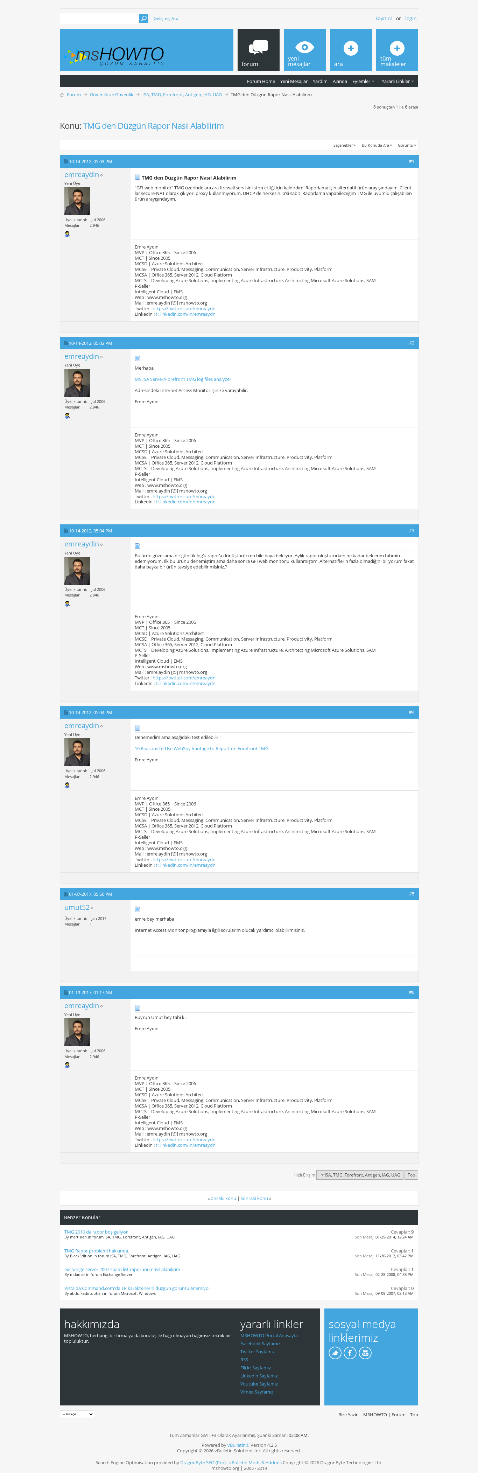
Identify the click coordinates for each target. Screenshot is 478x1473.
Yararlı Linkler (396, 81)
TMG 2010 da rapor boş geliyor (96, 1232)
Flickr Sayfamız (255, 1367)
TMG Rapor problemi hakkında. (96, 1251)
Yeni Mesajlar (294, 81)
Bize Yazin (348, 1414)
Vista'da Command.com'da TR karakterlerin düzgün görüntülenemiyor (137, 1288)
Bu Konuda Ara (375, 145)
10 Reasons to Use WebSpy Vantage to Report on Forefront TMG (201, 748)
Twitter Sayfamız (257, 1351)
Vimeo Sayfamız (256, 1392)
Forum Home (261, 81)
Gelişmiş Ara (166, 18)
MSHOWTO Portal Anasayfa (269, 1335)
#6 (411, 992)
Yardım (320, 81)
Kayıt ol (383, 18)
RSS (244, 1359)
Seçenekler (343, 145)
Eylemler (361, 81)
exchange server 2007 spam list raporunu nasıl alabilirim (122, 1269)
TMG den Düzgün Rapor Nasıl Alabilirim (153, 125)
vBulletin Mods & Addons (255, 1462)
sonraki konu (254, 1198)
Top (411, 1175)
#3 (411, 530)
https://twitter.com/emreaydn (184, 308)
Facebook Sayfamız (260, 1343)
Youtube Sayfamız (259, 1384)
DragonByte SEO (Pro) (203, 1462)
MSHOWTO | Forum (384, 1414)
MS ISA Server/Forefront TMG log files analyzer (183, 379)
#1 (411, 161)
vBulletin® (238, 1445)
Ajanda (340, 81)
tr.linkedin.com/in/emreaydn (186, 314)
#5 (411, 894)
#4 (411, 712)
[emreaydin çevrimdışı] (77, 201)
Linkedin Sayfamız (259, 1376)
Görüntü (405, 145)
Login (411, 18)
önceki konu (223, 1198)
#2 (411, 343)
